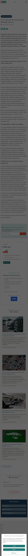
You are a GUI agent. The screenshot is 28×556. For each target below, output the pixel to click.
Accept (14, 546)
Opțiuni (14, 553)
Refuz (14, 549)
